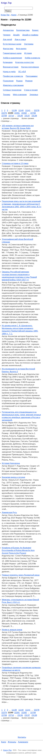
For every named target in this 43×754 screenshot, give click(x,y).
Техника (6, 95)
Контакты (22, 737)
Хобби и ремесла (32, 58)
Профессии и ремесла (13, 76)
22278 (36, 110)
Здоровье (34, 95)
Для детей (7, 40)
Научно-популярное (30, 67)
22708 (33, 113)
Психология (8, 81)
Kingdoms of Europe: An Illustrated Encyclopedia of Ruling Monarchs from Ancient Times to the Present (18, 550)
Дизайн (16, 35)
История (28, 53)
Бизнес (35, 30)
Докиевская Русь (9, 512)
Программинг (32, 76)
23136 (20, 116)
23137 (27, 116)
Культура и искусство (24, 62)
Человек (6, 35)
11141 (27, 110)
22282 (24, 113)
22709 (4, 116)
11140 (21, 110)
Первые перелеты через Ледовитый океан (21, 575)
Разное (19, 81)
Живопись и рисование (13, 85)
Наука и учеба (9, 72)
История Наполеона (11, 463)
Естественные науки (12, 44)
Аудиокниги (23, 742)
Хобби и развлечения (12, 58)
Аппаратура (8, 30)
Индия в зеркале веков (12, 630)
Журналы (12, 742)
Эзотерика (28, 44)
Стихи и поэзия (31, 90)
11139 (14, 110)
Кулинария (8, 62)
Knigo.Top (6, 3)
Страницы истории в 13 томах (15, 163)
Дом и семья (20, 40)
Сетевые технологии (12, 90)
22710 (11, 116)
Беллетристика (23, 30)
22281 (17, 113)
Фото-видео (21, 49)
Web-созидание (20, 95)
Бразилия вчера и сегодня (13, 477)
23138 (34, 116)
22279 (4, 113)
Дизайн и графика (30, 35)
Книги (3, 742)
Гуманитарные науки (12, 53)
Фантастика (8, 49)
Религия (28, 81)
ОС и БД (22, 72)
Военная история (10, 67)
